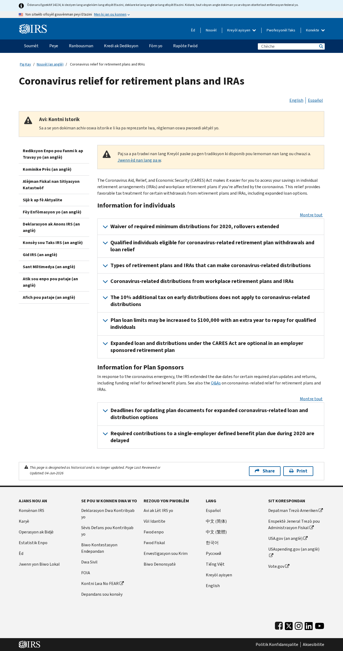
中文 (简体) (216, 521)
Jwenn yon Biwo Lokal (39, 564)
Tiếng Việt (215, 564)
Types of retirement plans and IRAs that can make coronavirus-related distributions (210, 265)
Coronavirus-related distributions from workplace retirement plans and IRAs (202, 281)
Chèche (320, 46)
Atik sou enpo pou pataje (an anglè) (50, 282)
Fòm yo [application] (155, 46)
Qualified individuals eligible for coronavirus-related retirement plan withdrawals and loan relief (212, 246)
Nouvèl (211, 30)
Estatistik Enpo (33, 542)
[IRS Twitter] (289, 625)
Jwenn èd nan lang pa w (139, 160)
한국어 (212, 542)
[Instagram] (299, 625)
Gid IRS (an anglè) (40, 254)
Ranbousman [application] (81, 46)
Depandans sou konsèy (101, 594)
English (296, 100)
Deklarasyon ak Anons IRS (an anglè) (51, 227)
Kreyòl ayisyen (239, 30)
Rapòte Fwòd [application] (185, 46)
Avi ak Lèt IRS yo (158, 510)
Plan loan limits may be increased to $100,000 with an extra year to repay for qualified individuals (213, 324)
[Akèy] (33, 26)
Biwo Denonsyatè (160, 564)
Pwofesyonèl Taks (281, 30)
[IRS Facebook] (279, 625)
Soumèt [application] (31, 46)
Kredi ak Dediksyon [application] (121, 46)
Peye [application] (53, 46)
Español (315, 100)
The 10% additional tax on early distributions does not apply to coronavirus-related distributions (210, 301)
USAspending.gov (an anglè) (293, 549)
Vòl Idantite (154, 521)
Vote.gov (276, 566)
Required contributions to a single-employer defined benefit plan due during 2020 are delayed (212, 437)
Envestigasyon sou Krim (166, 553)
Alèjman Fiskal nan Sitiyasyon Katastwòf (51, 185)
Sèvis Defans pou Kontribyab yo (107, 531)
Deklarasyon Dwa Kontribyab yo (108, 514)
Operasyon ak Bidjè (36, 532)
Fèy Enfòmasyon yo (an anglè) (52, 212)
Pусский (213, 553)
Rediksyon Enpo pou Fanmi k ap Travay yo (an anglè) (53, 154)
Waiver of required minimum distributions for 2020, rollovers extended (194, 226)
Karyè (24, 521)
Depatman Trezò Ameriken (293, 510)
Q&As (216, 383)
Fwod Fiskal (154, 542)
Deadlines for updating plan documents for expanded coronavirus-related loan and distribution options (209, 414)
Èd (193, 30)
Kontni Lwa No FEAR (100, 583)
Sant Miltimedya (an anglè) (49, 267)
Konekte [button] (313, 30)
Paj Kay (25, 64)
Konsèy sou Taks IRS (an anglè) (53, 242)
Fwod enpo (154, 532)
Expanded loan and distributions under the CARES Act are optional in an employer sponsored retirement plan (206, 347)
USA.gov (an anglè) (285, 538)
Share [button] (269, 471)
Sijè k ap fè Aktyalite (42, 200)
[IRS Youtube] (319, 625)
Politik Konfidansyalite (277, 644)
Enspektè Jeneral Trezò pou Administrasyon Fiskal (294, 524)
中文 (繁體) (216, 532)
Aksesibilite (313, 644)
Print (302, 471)
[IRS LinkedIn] (309, 625)
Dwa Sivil (89, 562)
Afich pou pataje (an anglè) (49, 297)
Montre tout (311, 215)
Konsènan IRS (31, 510)
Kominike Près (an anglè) (47, 169)
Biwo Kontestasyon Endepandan (99, 548)
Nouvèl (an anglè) (50, 64)
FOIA (85, 573)
